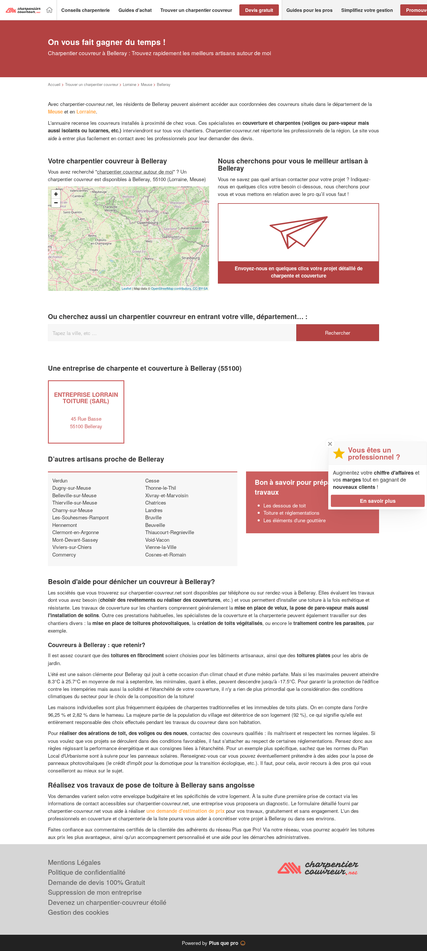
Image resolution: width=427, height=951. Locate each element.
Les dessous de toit (284, 505)
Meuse (146, 84)
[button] (85, 10)
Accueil (54, 84)
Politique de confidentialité (86, 872)
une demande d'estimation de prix (185, 810)
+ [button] (56, 194)
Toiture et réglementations (291, 512)
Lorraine (129, 84)
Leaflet (126, 288)
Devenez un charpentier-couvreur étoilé (107, 902)
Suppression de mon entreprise (95, 892)
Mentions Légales (74, 862)
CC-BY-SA (200, 288)
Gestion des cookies (78, 912)
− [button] (56, 202)
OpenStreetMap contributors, (172, 288)
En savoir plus (378, 501)
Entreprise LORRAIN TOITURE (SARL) (86, 397)
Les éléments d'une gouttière (294, 520)
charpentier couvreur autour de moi (135, 171)
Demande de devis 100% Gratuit (96, 882)
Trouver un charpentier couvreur (91, 84)
